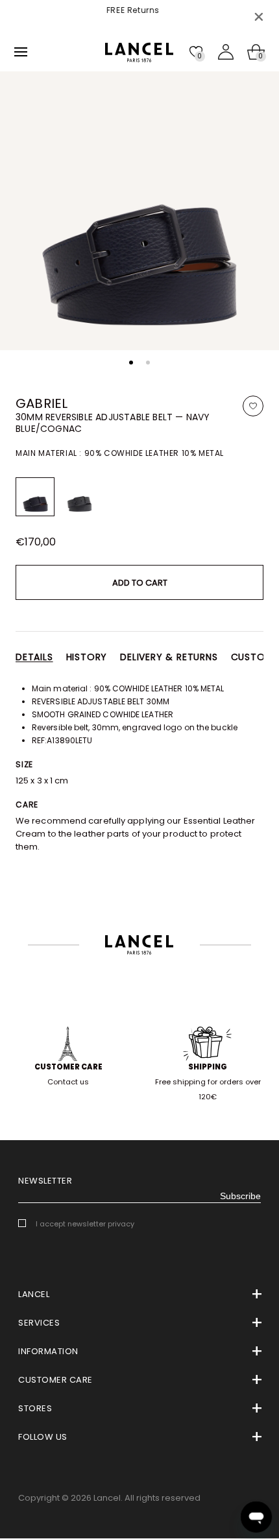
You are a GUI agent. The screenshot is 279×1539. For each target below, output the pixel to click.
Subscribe (240, 1196)
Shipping (207, 1067)
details (34, 656)
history (87, 656)
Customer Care (68, 1067)
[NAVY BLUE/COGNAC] (35, 496)
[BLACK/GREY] (79, 496)
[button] (131, 362)
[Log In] (226, 52)
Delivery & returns (168, 656)
